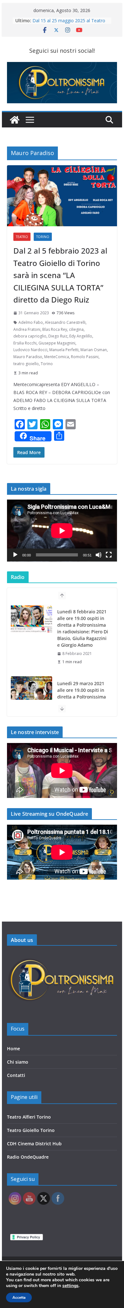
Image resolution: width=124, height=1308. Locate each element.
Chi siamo (17, 1062)
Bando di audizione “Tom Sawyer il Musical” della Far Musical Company (69, 23)
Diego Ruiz (57, 336)
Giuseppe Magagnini (56, 343)
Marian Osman (93, 349)
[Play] (15, 555)
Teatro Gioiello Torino (31, 1130)
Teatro (22, 237)
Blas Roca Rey (54, 329)
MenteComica (56, 356)
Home (13, 1049)
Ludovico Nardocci (30, 349)
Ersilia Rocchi (25, 343)
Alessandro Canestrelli (65, 322)
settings (70, 1286)
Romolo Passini (85, 356)
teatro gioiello (26, 363)
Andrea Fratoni (26, 329)
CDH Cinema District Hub (34, 1144)
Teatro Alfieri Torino (29, 1117)
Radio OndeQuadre (28, 1157)
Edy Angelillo (80, 336)
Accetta (18, 1297)
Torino (42, 237)
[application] (62, 531)
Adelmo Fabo (30, 322)
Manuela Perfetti (64, 349)
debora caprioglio (29, 336)
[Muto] (98, 555)
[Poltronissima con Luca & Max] (14, 119)
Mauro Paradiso (27, 356)
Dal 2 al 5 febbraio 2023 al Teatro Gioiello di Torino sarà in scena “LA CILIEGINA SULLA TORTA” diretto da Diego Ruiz (60, 275)
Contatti (16, 1075)
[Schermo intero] (109, 555)
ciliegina (76, 329)
